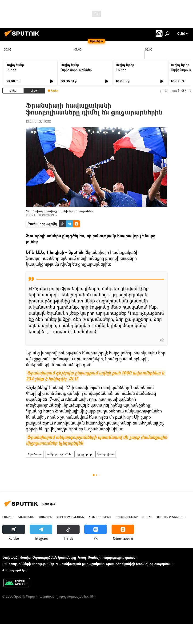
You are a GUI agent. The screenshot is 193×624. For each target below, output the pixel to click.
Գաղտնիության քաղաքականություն (85, 563)
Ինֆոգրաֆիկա (99, 517)
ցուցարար (85, 454)
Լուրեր (11, 70)
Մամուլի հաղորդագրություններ (112, 557)
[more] (161, 339)
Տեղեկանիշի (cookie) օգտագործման (144, 563)
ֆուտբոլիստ (105, 454)
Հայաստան (26, 517)
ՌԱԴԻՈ (147, 517)
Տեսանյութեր (127, 517)
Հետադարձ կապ (15, 570)
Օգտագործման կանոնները (54, 557)
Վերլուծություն (70, 517)
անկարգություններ (59, 454)
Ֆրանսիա (35, 454)
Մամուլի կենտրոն (171, 517)
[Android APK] (17, 583)
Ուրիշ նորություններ (76, 70)
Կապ (82, 557)
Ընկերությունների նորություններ (28, 563)
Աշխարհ (45, 517)
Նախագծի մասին (16, 557)
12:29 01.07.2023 (38, 121)
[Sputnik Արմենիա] (23, 37)
